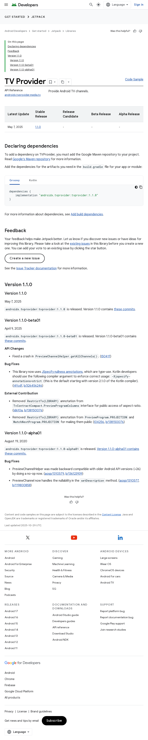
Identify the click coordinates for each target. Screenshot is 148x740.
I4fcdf (17, 386)
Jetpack (38, 17)
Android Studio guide (65, 615)
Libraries (71, 31)
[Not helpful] (140, 31)
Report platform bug (112, 611)
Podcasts (10, 595)
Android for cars (110, 576)
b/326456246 (33, 386)
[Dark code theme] (136, 187)
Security (10, 570)
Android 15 (11, 623)
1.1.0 (38, 127)
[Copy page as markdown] (62, 82)
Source (9, 576)
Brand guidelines (41, 711)
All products (12, 697)
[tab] (14, 180)
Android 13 (11, 636)
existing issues (80, 244)
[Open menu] (6, 4)
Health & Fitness (61, 570)
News (8, 582)
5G (54, 588)
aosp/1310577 (129, 481)
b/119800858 (21, 485)
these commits (124, 309)
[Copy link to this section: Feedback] (30, 231)
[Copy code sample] (141, 187)
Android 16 (11, 617)
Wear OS (105, 564)
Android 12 (11, 642)
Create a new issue (25, 258)
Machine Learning (63, 564)
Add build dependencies (87, 214)
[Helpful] (135, 31)
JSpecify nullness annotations (62, 372)
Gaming (57, 558)
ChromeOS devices (112, 570)
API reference (60, 627)
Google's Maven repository (31, 159)
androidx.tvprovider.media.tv (23, 95)
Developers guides (63, 621)
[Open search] (91, 4)
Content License (111, 514)
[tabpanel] (74, 195)
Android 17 (11, 611)
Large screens (108, 558)
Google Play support (112, 623)
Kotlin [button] (33, 180)
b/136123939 (74, 474)
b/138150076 (33, 410)
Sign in (138, 4)
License (22, 711)
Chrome (9, 679)
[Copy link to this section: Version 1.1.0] (36, 285)
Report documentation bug (116, 617)
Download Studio (62, 633)
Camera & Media (62, 576)
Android (10, 558)
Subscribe (54, 721)
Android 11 (11, 648)
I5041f (105, 356)
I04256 (99, 422)
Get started (15, 17)
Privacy (56, 582)
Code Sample (134, 79)
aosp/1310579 (54, 474)
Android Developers (16, 31)
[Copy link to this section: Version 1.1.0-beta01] (44, 320)
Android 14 (11, 629)
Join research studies (113, 629)
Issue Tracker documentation (36, 268)
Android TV (107, 582)
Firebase (10, 685)
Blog (7, 588)
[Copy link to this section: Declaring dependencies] (62, 146)
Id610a (18, 410)
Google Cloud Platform (19, 691)
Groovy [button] (14, 180)
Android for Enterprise (18, 564)
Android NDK (60, 639)
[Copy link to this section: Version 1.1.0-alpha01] (45, 433)
